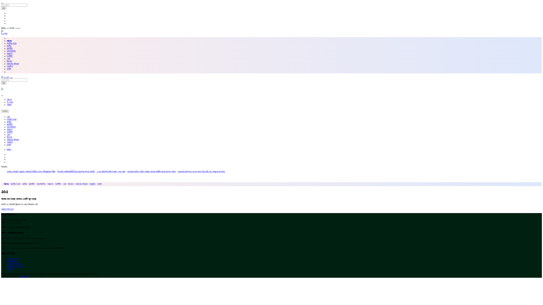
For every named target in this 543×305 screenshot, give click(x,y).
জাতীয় (9, 46)
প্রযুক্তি (10, 66)
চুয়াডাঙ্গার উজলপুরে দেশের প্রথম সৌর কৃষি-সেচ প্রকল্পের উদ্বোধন (201, 171)
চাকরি (9, 145)
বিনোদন (9, 61)
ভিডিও (9, 149)
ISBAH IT (25, 276)
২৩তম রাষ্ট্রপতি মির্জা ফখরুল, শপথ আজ (111, 171)
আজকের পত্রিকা (13, 64)
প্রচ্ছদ (9, 105)
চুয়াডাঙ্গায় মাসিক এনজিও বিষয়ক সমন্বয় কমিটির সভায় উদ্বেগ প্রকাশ (151, 171)
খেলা (8, 58)
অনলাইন (5, 111)
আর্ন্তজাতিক (11, 51)
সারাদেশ (9, 53)
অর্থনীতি (10, 56)
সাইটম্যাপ (10, 269)
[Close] (2, 95)
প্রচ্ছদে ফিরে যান (7, 209)
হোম (8, 117)
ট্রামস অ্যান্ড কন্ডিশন (14, 264)
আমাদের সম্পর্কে (12, 259)
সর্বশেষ (9, 99)
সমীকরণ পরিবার (12, 261)
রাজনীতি (10, 48)
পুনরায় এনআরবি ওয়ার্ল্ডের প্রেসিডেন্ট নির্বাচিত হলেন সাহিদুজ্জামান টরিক (31, 171)
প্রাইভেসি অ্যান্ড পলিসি (15, 266)
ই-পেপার (4, 33)
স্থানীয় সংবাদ (12, 43)
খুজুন (3, 8)
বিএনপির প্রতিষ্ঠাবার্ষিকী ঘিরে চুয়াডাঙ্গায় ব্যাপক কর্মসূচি (76, 171)
